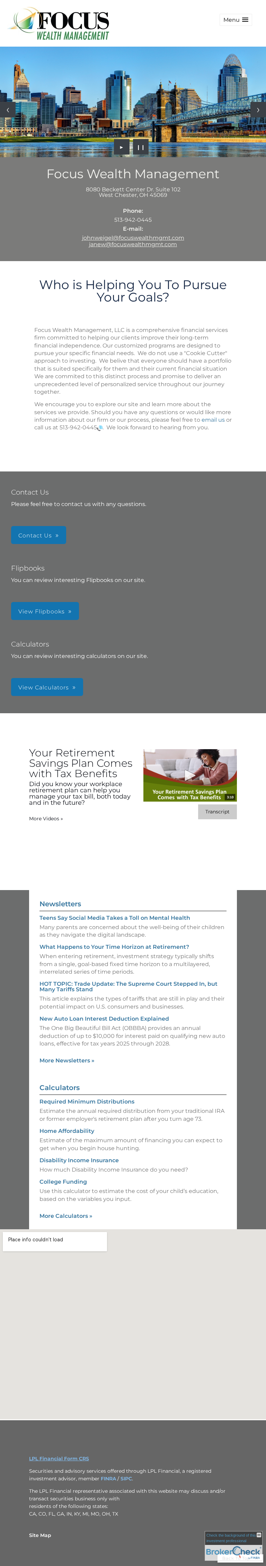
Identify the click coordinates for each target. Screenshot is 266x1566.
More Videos (46, 818)
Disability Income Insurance (79, 1160)
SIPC (126, 1479)
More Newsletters (67, 1060)
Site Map (40, 1535)
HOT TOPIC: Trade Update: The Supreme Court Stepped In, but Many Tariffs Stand (128, 987)
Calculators (59, 1087)
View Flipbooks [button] (41, 611)
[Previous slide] (8, 109)
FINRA (108, 1479)
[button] (236, 20)
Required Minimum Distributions (86, 1101)
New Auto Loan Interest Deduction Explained (104, 1018)
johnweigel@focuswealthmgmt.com (133, 238)
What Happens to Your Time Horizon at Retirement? (114, 947)
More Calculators (65, 1216)
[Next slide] (258, 109)
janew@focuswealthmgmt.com (133, 244)
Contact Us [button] (35, 535)
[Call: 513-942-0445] (100, 427)
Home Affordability (66, 1131)
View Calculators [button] (43, 687)
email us (213, 420)
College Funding (63, 1181)
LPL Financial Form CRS (59, 1458)
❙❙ (140, 147)
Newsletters (60, 904)
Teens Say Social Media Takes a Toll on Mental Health (114, 918)
